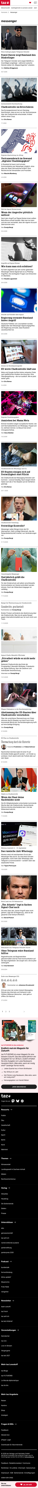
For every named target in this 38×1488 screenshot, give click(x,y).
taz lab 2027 (5, 1356)
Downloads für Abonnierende (11, 1445)
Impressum (5, 1473)
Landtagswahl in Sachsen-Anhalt (13, 1170)
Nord (3, 1145)
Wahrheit (4, 1150)
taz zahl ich (5, 1238)
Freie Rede (5, 1287)
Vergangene (5, 1351)
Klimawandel (5, 1165)
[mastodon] (13, 1102)
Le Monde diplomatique (10, 1381)
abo (2, 1229)
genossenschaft (7, 1233)
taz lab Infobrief (7, 1321)
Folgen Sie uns (5, 1101)
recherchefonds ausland (10, 1243)
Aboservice (5, 1435)
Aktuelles (4, 1194)
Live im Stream (6, 1346)
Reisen (3, 1401)
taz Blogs (4, 1371)
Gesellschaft (5, 1126)
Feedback (4, 1430)
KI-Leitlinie (14, 1468)
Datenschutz (30, 1468)
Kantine (4, 1406)
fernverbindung (6, 1273)
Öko (2, 1121)
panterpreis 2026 (7, 1253)
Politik (3, 1116)
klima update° (6, 1277)
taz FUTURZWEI (6, 1376)
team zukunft (6, 1307)
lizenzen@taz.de (29, 1457)
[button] (35, 2)
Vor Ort (4, 1341)
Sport (3, 1135)
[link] (6, 8)
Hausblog (4, 1199)
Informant (22, 1468)
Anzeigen (4, 1416)
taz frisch (4, 1312)
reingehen (4, 1292)
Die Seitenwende (7, 1204)
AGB (12, 1473)
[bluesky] (17, 1102)
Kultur (3, 1130)
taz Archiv (4, 1386)
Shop (3, 1411)
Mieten (3, 1174)
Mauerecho (5, 1282)
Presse (3, 1214)
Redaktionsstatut (15, 1463)
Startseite (4, 12)
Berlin (3, 1140)
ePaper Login (6, 1440)
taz (6, 1096)
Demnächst (5, 1336)
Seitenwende (19, 1473)
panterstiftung (6, 1248)
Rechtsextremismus (8, 1179)
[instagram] (22, 1102)
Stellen (3, 1209)
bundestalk (5, 1268)
